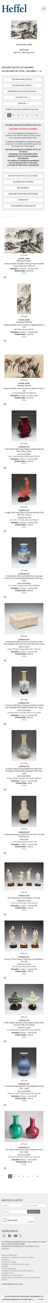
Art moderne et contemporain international (23, 160)
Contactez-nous (7, 1273)
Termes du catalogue (9, 1262)
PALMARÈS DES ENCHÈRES (23, 182)
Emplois (4, 1279)
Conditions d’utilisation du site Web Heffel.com (18, 1271)
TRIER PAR (22, 103)
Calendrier (5, 1259)
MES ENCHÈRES (23, 188)
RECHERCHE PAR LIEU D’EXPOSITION (22, 91)
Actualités (5, 1266)
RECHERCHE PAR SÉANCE (22, 85)
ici (33, 1299)
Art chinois (23, 152)
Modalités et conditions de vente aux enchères (18, 1257)
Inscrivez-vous (34, 1212)
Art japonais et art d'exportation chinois (23, 154)
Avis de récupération (9, 1268)
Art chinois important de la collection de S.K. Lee (23, 149)
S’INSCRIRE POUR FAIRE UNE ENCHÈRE (23, 194)
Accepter (40, 1299)
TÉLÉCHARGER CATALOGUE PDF (23, 206)
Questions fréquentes (9, 1255)
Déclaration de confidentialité (12, 1275)
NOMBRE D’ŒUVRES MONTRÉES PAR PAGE (22, 109)
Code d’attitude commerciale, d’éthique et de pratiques (21, 1277)
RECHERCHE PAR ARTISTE (22, 79)
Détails (24, 273)
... (31, 115)
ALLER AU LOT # (22, 97)
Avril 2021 (24, 50)
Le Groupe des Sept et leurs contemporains (23, 165)
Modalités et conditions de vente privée (15, 1264)
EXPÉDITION (23, 200)
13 (36, 115)
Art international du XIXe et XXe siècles (23, 163)
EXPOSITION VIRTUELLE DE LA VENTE (23, 176)
